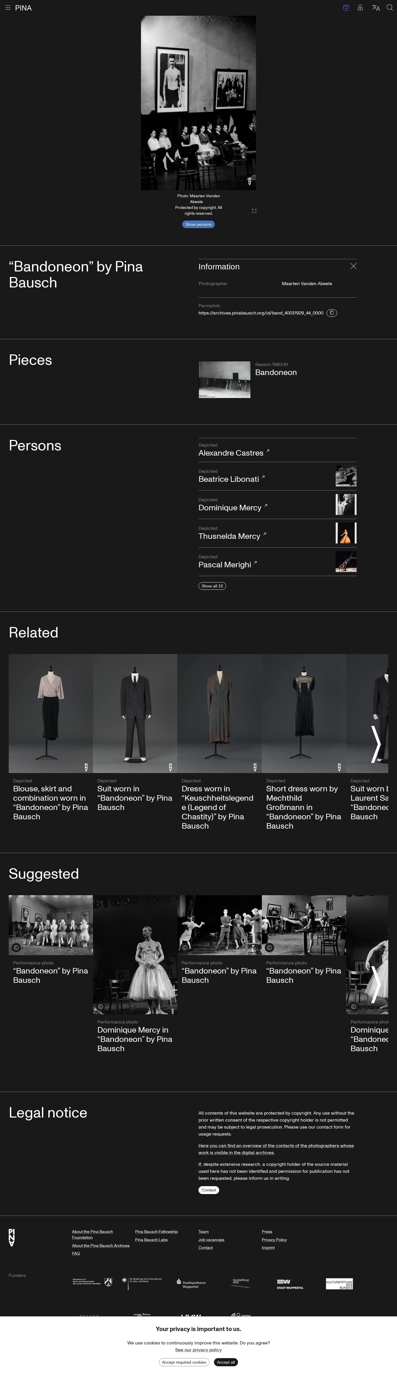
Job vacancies (211, 1240)
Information (219, 266)
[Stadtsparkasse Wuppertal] (191, 1283)
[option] (198, 103)
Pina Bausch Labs (151, 1240)
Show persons (198, 224)
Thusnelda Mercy (229, 533)
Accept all (226, 1362)
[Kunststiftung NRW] (240, 1283)
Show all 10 (212, 586)
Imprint (268, 1247)
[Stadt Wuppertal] (290, 1283)
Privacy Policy (274, 1240)
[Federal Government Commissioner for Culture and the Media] (141, 1283)
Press (267, 1231)
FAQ (76, 1253)
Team (204, 1231)
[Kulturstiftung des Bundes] (339, 1283)
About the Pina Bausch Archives (101, 1245)
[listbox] (198, 103)
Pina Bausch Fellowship (156, 1231)
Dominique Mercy (230, 505)
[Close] (353, 267)
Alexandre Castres (231, 450)
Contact (209, 1190)
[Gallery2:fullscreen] (251, 211)
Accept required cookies (184, 1362)
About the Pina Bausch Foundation (92, 1234)
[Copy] (332, 313)
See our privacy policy (198, 1350)
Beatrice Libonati (229, 476)
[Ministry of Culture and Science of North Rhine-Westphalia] (92, 1283)
